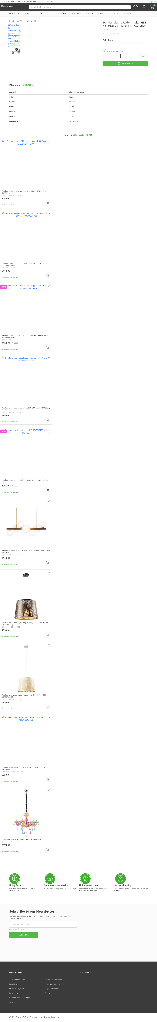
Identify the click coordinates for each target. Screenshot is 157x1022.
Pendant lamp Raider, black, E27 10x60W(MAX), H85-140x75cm (25, 480)
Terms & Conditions (53, 979)
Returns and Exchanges (19, 997)
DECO (51, 13)
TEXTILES (62, 13)
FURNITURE (14, 13)
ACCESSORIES (104, 13)
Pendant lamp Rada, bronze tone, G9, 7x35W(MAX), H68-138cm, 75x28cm (26, 552)
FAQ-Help (13, 984)
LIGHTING (40, 13)
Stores (41, 1)
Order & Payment (16, 988)
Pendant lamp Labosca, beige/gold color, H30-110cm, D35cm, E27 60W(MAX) (25, 696)
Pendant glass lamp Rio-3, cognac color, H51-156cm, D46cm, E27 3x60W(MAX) (25, 264)
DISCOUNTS (128, 13)
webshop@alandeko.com (26, 1)
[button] (153, 7)
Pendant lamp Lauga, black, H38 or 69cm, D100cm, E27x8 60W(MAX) (23, 768)
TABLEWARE (76, 13)
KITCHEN (89, 13)
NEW (116, 13)
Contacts (49, 1)
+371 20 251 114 (7, 1)
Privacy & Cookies (52, 984)
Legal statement (52, 988)
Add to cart (128, 63)
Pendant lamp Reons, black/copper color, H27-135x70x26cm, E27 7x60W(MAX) (25, 337)
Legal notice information (16, 929)
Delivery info (14, 993)
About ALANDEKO (17, 979)
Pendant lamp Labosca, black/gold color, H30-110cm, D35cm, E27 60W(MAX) (25, 624)
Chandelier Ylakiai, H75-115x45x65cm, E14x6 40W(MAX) (23, 840)
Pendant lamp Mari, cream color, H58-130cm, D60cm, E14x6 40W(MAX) (24, 192)
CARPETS (27, 13)
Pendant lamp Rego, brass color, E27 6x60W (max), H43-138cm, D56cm (26, 409)
